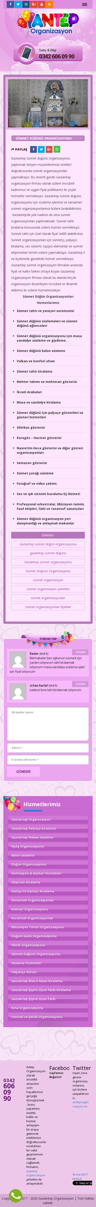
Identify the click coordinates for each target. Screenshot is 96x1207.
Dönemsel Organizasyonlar (32, 900)
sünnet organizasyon (48, 580)
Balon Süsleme (22, 855)
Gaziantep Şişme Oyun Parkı (33, 999)
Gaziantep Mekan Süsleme (32, 837)
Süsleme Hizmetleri (26, 963)
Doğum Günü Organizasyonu (33, 936)
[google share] (49, 149)
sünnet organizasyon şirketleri (48, 589)
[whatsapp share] (57, 149)
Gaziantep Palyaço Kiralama (33, 828)
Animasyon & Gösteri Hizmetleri (36, 873)
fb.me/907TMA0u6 (80, 1075)
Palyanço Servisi (23, 972)
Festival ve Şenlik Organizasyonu (36, 1017)
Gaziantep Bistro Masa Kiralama (37, 981)
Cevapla (80, 652)
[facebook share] (33, 149)
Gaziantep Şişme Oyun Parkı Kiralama (41, 990)
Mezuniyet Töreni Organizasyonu (37, 927)
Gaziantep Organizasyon (30, 819)
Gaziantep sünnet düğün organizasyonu (48, 544)
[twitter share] (41, 149)
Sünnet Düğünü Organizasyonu (48, 571)
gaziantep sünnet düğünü (48, 553)
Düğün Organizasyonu (28, 864)
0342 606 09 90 (56, 56)
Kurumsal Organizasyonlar (32, 918)
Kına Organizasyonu (27, 1008)
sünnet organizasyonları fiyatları (48, 607)
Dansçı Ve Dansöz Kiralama (32, 891)
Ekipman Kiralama (25, 882)
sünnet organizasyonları (48, 598)
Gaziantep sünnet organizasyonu (48, 562)
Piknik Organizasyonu (28, 945)
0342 (9, 1089)
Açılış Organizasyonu (27, 846)
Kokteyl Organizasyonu (29, 909)
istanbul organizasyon (35, 1173)
